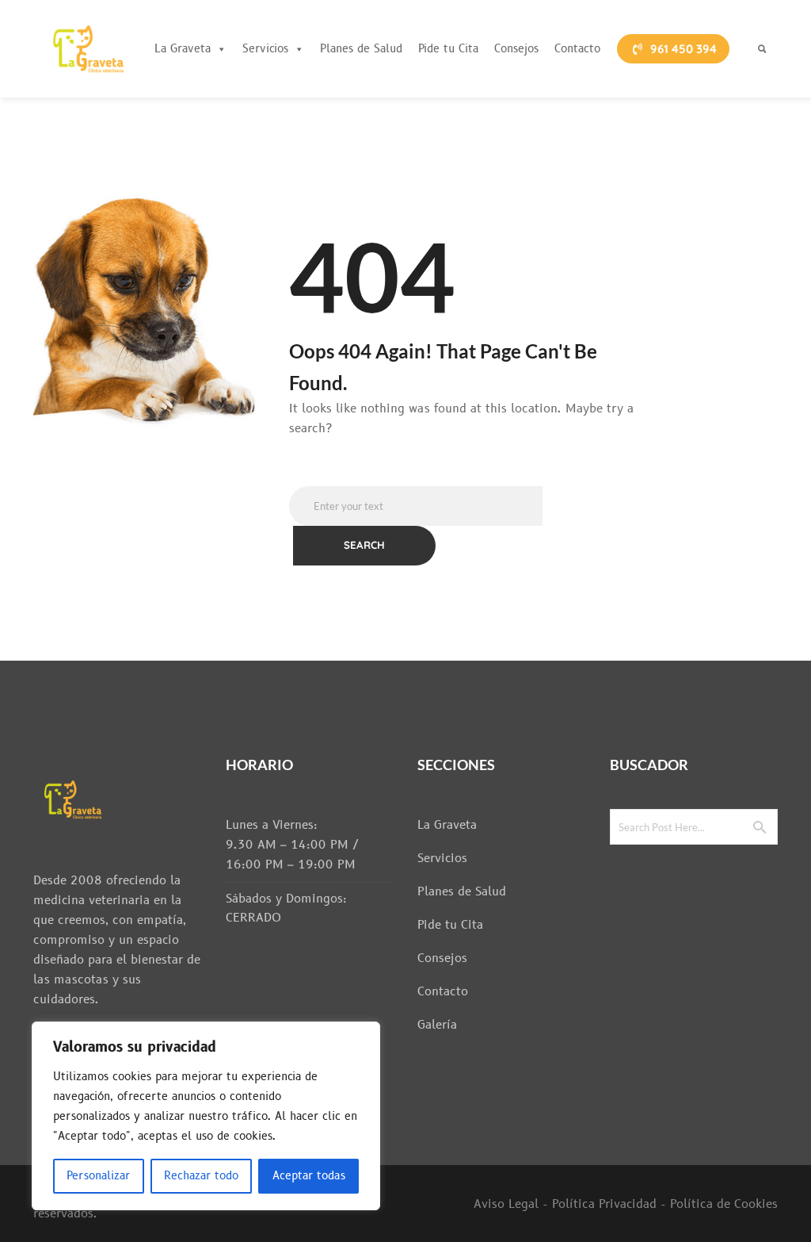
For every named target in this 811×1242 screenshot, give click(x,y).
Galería (437, 1025)
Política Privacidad (604, 1204)
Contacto (577, 48)
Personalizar (98, 1175)
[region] (206, 1116)
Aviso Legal (506, 1204)
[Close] (363, 1035)
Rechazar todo (201, 1175)
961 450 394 (683, 48)
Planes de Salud (361, 48)
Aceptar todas (308, 1175)
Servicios (265, 48)
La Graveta (182, 48)
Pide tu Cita (448, 48)
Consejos (516, 48)
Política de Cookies (724, 1204)
